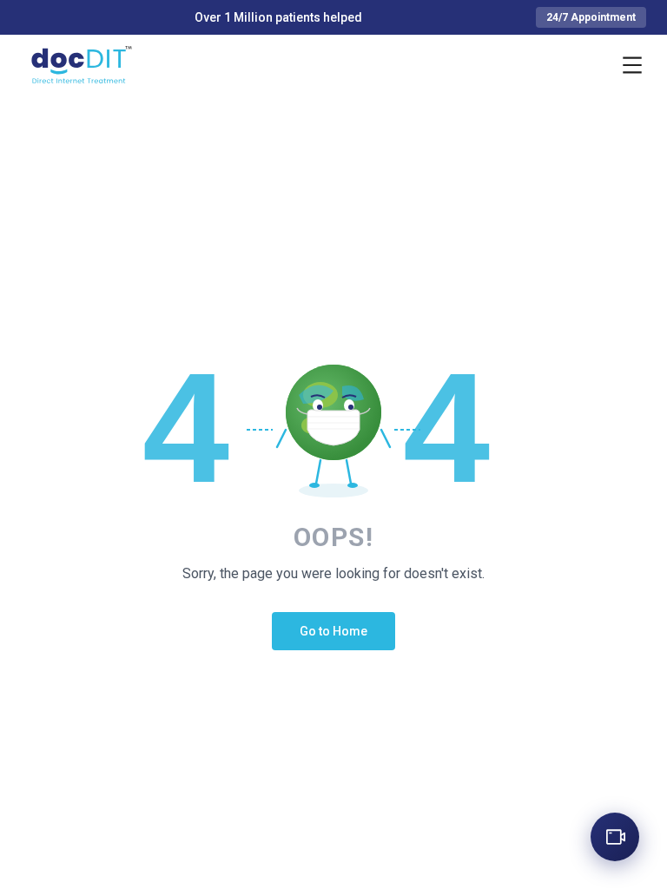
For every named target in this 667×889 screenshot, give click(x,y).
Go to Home (333, 631)
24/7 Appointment (591, 17)
